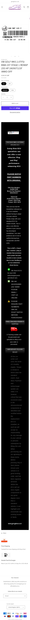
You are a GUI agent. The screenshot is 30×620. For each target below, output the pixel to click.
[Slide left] (11, 56)
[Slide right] (18, 56)
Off (9, 83)
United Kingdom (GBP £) (14, 607)
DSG (12, 90)
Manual (5, 90)
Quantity (3, 94)
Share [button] (4, 533)
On (4, 83)
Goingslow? (13, 619)
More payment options (15, 112)
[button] (2, 7)
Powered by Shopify (18, 619)
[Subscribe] (25, 596)
